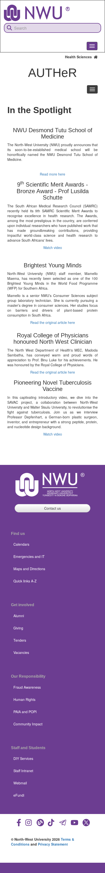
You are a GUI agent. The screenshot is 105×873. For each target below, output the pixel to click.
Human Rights (24, 699)
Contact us (52, 508)
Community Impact (27, 723)
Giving (18, 627)
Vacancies (21, 652)
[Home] (37, 13)
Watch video (52, 247)
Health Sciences (79, 56)
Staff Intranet (23, 770)
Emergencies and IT (29, 556)
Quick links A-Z (25, 580)
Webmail (20, 782)
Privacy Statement (53, 844)
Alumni (18, 615)
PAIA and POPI (25, 711)
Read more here (52, 174)
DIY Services (23, 758)
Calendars (21, 544)
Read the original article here (52, 322)
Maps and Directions (29, 568)
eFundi (18, 795)
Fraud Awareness (27, 687)
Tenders (19, 640)
